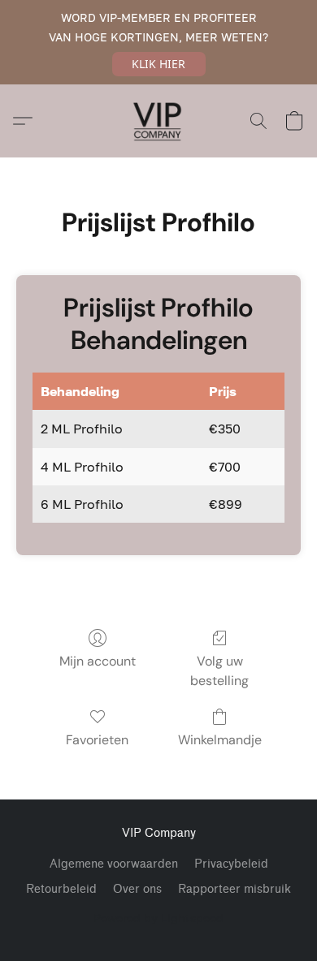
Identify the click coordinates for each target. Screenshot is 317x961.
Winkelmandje (220, 739)
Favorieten (97, 739)
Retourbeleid (61, 889)
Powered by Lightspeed (158, 917)
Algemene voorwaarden (114, 864)
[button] (159, 64)
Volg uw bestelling (219, 671)
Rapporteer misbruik (234, 889)
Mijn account (97, 661)
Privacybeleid (231, 864)
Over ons (137, 889)
